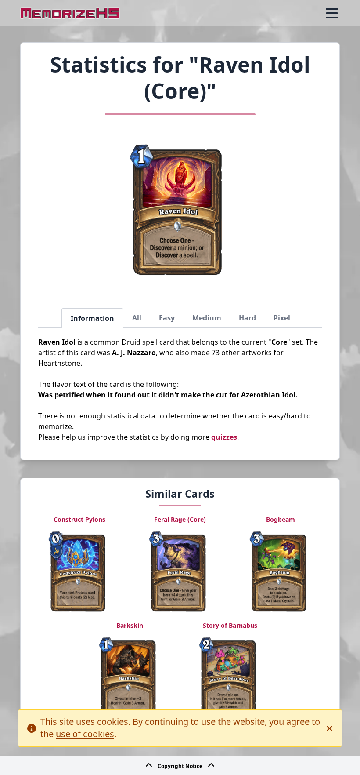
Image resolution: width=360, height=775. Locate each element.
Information (92, 318)
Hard (247, 318)
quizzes (224, 437)
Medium (206, 318)
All (136, 318)
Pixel (282, 318)
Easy (167, 318)
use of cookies (85, 734)
